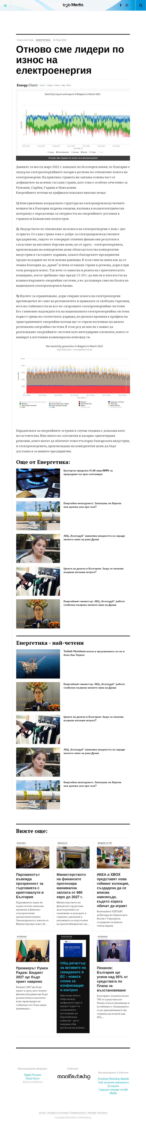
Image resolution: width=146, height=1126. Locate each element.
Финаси (62, 843)
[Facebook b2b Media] (120, 5)
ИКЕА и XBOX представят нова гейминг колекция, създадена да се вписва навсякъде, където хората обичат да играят (113, 890)
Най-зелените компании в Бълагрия (113, 1084)
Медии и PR (105, 843)
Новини (22, 936)
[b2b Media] (73, 5)
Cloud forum (33, 1078)
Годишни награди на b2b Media (113, 1091)
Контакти (102, 1112)
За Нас (42, 1112)
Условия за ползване (58, 1112)
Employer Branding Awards (113, 1078)
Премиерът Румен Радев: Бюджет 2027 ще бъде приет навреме (32, 974)
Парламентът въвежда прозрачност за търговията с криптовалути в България (30, 885)
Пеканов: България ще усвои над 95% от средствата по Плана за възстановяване (112, 979)
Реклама (92, 1112)
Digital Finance (32, 1074)
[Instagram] (127, 5)
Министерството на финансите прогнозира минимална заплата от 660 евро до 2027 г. (71, 885)
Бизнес (21, 843)
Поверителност (78, 1112)
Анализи (66, 936)
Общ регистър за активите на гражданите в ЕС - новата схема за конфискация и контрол (73, 976)
